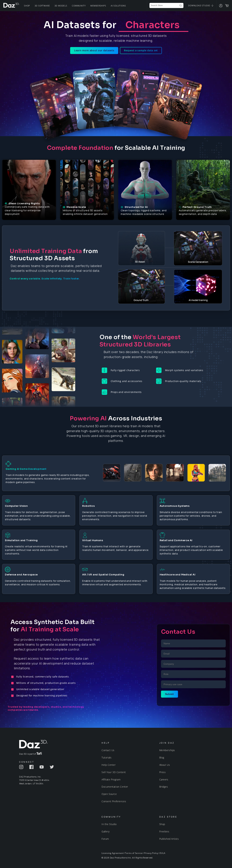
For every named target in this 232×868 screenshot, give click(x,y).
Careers (163, 779)
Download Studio (199, 5)
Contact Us (108, 750)
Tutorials (106, 757)
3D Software (42, 5)
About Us (164, 764)
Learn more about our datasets (94, 50)
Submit (169, 694)
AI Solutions (118, 5)
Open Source (109, 794)
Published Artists (169, 838)
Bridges (163, 786)
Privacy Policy (151, 853)
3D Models (61, 5)
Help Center (109, 764)
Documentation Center (115, 786)
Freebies (164, 831)
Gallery (105, 831)
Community (79, 5)
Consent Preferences (114, 801)
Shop (27, 5)
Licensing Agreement (112, 853)
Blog (161, 757)
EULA (162, 853)
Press (162, 772)
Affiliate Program (111, 779)
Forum (105, 838)
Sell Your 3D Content (114, 772)
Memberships (98, 5)
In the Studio (109, 824)
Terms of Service (134, 853)
